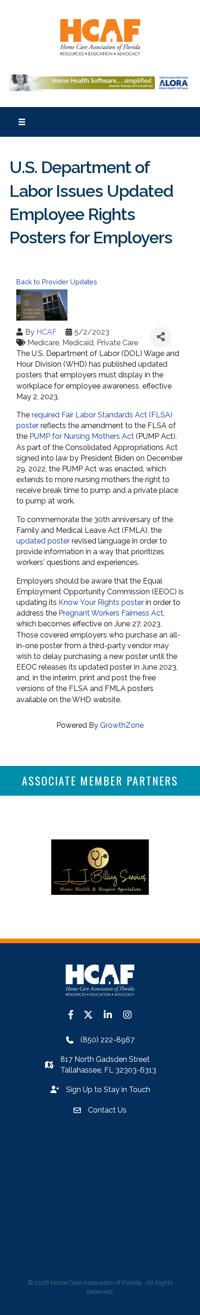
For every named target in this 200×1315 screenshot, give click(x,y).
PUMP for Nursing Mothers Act (81, 436)
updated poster (43, 541)
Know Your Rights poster (101, 602)
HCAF (46, 332)
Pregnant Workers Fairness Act (111, 613)
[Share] (160, 337)
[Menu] (22, 122)
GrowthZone (122, 725)
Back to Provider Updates (56, 282)
